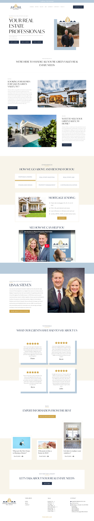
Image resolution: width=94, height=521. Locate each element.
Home (26, 501)
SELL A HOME (37, 42)
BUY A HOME (25, 42)
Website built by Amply (47, 517)
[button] (50, 6)
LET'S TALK (47, 483)
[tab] (25, 177)
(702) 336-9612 (75, 503)
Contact (27, 504)
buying (37, 6)
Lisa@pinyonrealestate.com (78, 501)
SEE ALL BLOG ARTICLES (47, 416)
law (46, 6)
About (26, 503)
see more (62, 218)
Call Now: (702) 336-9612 (47, 1)
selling (41, 6)
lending (32, 6)
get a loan (14, 42)
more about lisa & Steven (19, 311)
